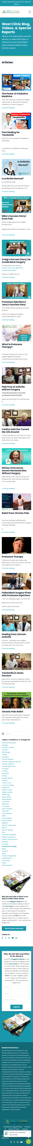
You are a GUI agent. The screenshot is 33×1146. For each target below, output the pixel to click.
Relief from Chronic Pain (15, 513)
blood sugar (6, 752)
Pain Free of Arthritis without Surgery (13, 388)
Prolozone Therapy (12, 556)
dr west (5, 771)
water (4, 863)
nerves (4, 827)
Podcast (25, 1129)
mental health (7, 820)
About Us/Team (14, 1129)
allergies (5, 745)
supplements (6, 858)
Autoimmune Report (9, 270)
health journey (7, 792)
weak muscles (7, 865)
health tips (6, 795)
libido (4, 816)
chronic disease (7, 759)
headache (5, 787)
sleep (4, 853)
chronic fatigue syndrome (11, 762)
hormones (5, 802)
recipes (5, 851)
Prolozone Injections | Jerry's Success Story (14, 303)
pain (3, 832)
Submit (16, 1007)
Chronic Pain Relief (12, 711)
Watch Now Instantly (14, 928)
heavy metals (7, 799)
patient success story (10, 839)
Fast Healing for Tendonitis (11, 133)
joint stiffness (7, 813)
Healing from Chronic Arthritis (14, 635)
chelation (5, 757)
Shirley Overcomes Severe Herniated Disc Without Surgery (14, 471)
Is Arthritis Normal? (13, 178)
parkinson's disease (9, 835)
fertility (4, 780)
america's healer (8, 747)
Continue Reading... (8, 108)
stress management (9, 856)
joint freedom (7, 809)
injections (5, 804)
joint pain (5, 811)
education (5, 773)
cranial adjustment (9, 766)
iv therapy (6, 806)
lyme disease (7, 818)
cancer (4, 755)
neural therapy (7, 830)
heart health (6, 797)
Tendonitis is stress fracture (12, 674)
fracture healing (8, 785)
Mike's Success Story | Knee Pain (14, 217)
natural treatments (9, 825)
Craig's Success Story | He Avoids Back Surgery (16, 260)
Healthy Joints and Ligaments (12, 268)
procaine (5, 844)
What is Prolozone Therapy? (12, 345)
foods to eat (6, 783)
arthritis (5, 750)
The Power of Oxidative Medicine (15, 95)
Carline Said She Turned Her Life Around (15, 430)
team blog (6, 861)
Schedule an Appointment (12, 1127)
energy (4, 776)
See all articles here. (9, 743)
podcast (5, 842)
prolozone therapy (9, 846)
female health (7, 778)
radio (4, 849)
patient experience (8, 837)
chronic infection (8, 764)
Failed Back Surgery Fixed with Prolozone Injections (16, 594)
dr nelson (5, 769)
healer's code (7, 790)
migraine (5, 823)
